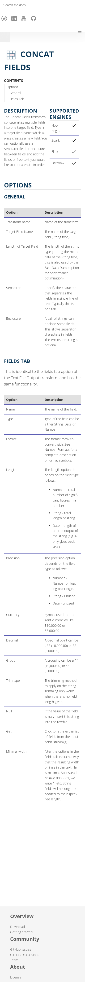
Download (17, 926)
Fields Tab (16, 99)
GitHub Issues (20, 949)
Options (12, 87)
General (15, 93)
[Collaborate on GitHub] (34, 17)
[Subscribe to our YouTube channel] (25, 17)
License (15, 977)
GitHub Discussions (24, 955)
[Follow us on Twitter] (5, 17)
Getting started (21, 932)
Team (14, 960)
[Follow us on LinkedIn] (15, 17)
